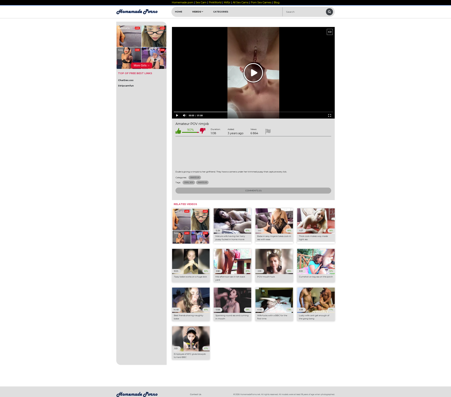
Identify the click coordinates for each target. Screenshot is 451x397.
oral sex (188, 182)
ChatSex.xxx (126, 80)
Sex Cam (201, 2)
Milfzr (227, 2)
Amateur (194, 177)
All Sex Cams (240, 2)
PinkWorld (215, 2)
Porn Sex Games (261, 2)
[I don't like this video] (202, 131)
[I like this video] (178, 131)
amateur (202, 182)
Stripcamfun (126, 85)
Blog (276, 2)
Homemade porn (182, 2)
